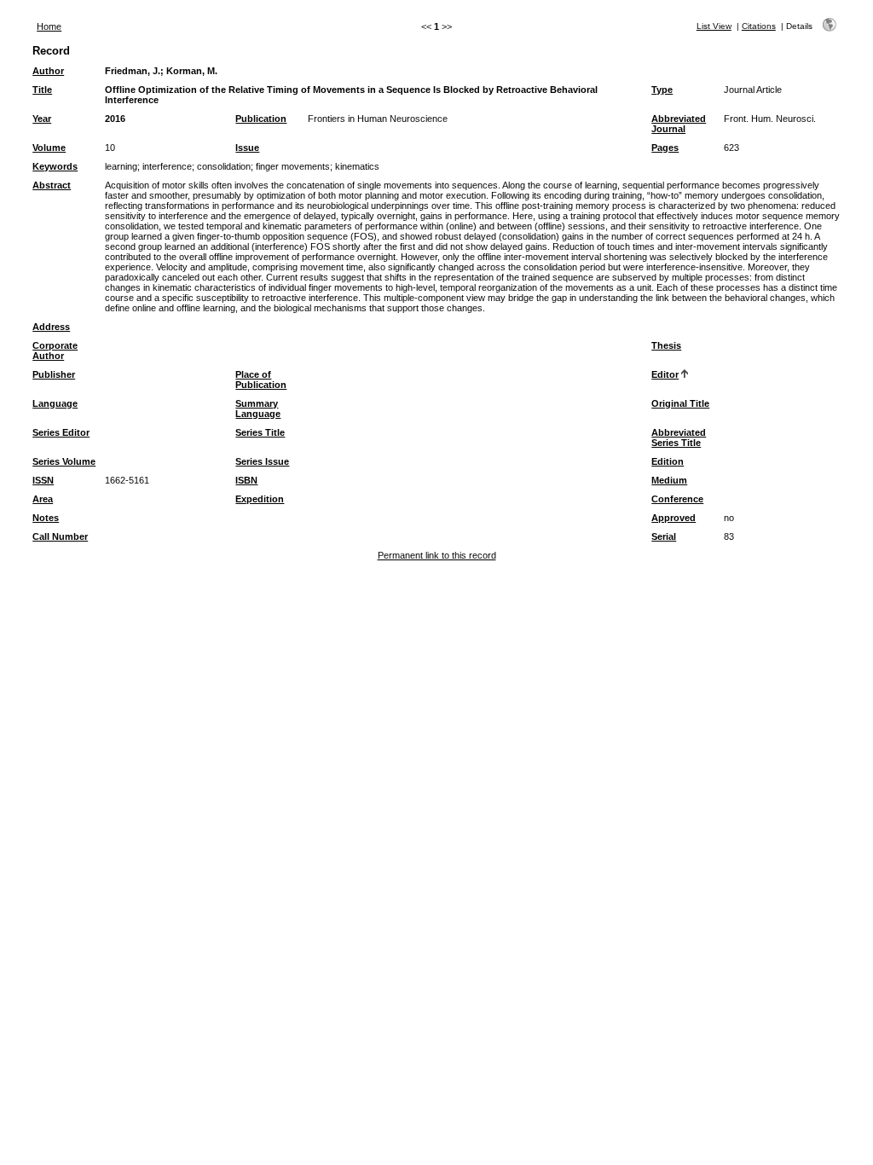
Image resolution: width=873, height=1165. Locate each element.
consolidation (224, 166)
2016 (115, 118)
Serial (663, 536)
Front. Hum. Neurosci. (770, 118)
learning (121, 166)
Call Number (60, 536)
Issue (247, 147)
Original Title (680, 403)
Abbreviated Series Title (678, 437)
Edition (667, 461)
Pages (665, 147)
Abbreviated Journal (678, 123)
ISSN (43, 480)
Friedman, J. (132, 71)
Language (55, 403)
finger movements (293, 166)
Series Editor (61, 432)
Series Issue (262, 461)
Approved (673, 518)
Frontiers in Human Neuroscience (378, 118)
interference (167, 166)
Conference (677, 499)
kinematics (357, 166)
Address (51, 327)
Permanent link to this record (437, 555)
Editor (665, 374)
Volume (49, 147)
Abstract (51, 185)
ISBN (246, 480)
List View (714, 26)
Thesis (666, 345)
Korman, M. (191, 71)
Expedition (259, 499)
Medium (669, 480)
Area (42, 499)
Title (42, 89)
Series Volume (63, 461)
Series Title (260, 432)
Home (49, 26)
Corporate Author (55, 350)
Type (662, 89)
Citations (759, 26)
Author (48, 71)
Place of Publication (260, 379)
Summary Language (257, 408)
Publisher (53, 374)
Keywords (55, 166)
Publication (260, 118)
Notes (45, 518)
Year (41, 118)
